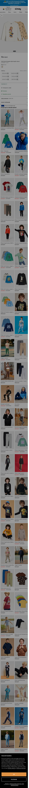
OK (14, 774)
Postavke (14, 779)
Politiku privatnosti (21, 768)
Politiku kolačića (12, 768)
